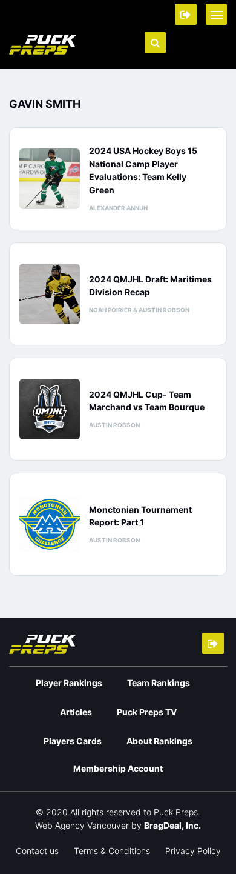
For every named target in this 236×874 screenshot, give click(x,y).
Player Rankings (69, 683)
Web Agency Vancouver (82, 825)
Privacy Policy (193, 851)
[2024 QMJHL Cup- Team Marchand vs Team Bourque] (49, 409)
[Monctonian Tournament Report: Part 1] (49, 524)
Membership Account (118, 768)
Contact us (37, 851)
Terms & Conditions (112, 851)
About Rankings (159, 741)
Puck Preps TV (147, 712)
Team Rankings (158, 683)
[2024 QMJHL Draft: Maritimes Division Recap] (49, 294)
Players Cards (73, 741)
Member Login (186, 14)
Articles (76, 712)
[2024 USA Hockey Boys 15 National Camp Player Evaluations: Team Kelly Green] (49, 178)
